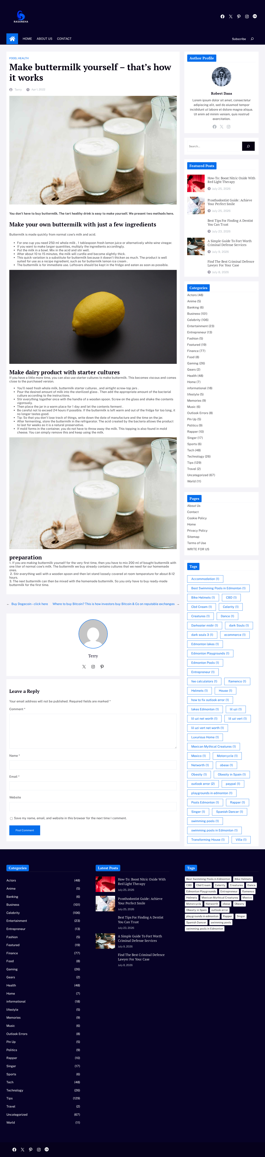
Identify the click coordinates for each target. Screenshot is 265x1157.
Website (15, 797)
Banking (193, 307)
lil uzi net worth (204, 718)
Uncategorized (197, 475)
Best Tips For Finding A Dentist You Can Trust (230, 223)
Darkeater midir (204, 625)
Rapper (192, 431)
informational (196, 388)
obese (226, 765)
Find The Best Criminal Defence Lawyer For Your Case (231, 264)
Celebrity (194, 320)
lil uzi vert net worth (207, 728)
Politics (192, 425)
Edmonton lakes (205, 644)
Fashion (192, 338)
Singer (192, 438)
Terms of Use (196, 543)
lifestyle (193, 394)
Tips (190, 463)
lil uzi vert (238, 718)
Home (12, 38)
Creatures (200, 616)
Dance (227, 616)
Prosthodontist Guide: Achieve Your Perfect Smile (230, 202)
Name (14, 755)
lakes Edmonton (205, 709)
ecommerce (235, 635)
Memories (194, 400)
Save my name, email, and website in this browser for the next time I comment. (70, 818)
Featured (193, 345)
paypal (233, 784)
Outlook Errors (197, 413)
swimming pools (205, 821)
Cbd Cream (201, 607)
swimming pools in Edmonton (214, 830)
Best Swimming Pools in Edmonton (218, 588)
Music (191, 407)
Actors (192, 295)
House (225, 690)
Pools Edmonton (205, 802)
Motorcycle (227, 756)
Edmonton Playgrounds (210, 653)
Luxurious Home (205, 737)
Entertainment (197, 326)
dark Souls (239, 625)
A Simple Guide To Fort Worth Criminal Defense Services (230, 243)
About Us (193, 506)
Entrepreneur (196, 332)
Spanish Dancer (229, 812)
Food (13, 58)
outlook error (203, 784)
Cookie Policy (197, 518)
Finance (193, 351)
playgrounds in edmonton (211, 793)
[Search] (248, 146)
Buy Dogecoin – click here (29, 604)
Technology (195, 456)
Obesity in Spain (232, 774)
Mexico (198, 756)
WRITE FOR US (198, 549)
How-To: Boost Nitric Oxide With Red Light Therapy (231, 180)
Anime (191, 301)
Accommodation (205, 579)
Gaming (192, 363)
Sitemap (193, 537)
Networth (200, 765)
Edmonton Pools (205, 663)
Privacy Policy (197, 530)
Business (193, 313)
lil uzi (236, 709)
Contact (193, 512)
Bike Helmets (203, 597)
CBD (231, 597)
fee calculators (204, 681)
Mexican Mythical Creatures (213, 746)
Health (23, 58)
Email (14, 776)
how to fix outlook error (210, 700)
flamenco (237, 681)
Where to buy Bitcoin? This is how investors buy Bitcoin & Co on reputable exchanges (114, 604)
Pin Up (192, 419)
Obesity (199, 774)
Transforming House (208, 840)
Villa (241, 840)
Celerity (231, 607)
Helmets (199, 690)
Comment (17, 709)
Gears (191, 369)
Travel (191, 469)
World (191, 481)
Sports (192, 444)
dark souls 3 (202, 635)
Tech (190, 450)
